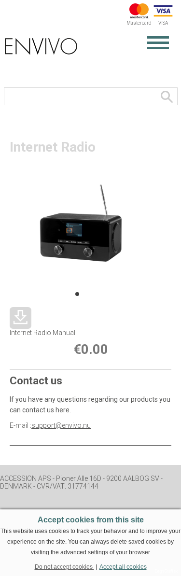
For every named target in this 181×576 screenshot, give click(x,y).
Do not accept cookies (64, 566)
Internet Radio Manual (42, 333)
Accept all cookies (123, 566)
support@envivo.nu (61, 425)
